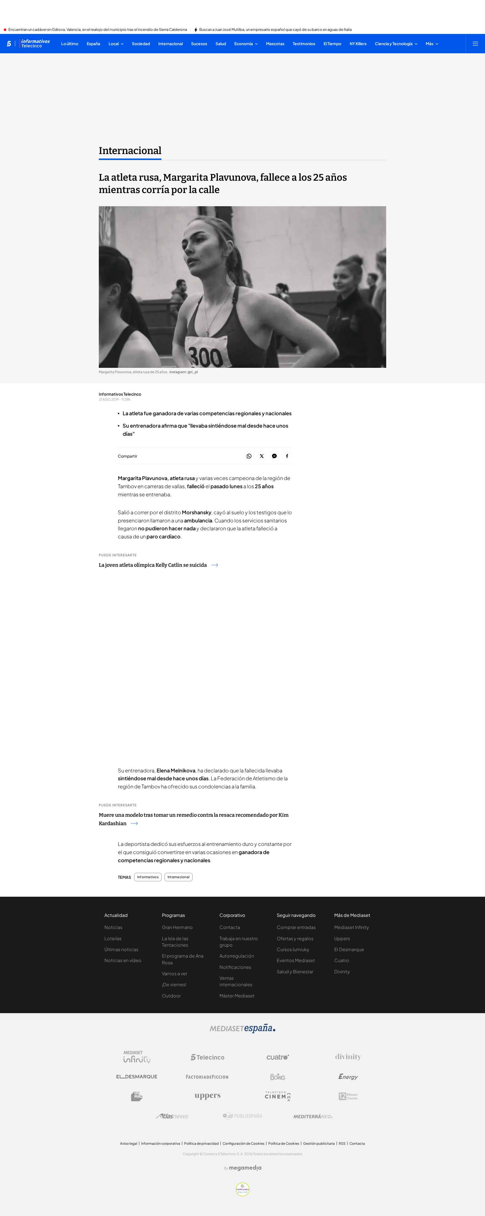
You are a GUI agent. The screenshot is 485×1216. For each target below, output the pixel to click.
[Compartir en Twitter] (262, 456)
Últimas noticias (121, 949)
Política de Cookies (283, 1143)
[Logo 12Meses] (348, 1096)
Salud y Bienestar (295, 971)
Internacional (130, 151)
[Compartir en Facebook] (287, 456)
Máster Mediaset (237, 996)
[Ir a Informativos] (34, 43)
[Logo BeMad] (137, 1096)
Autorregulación (236, 956)
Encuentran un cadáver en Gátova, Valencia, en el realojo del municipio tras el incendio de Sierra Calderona (97, 29)
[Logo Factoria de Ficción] (207, 1077)
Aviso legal (128, 1143)
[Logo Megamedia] (245, 1168)
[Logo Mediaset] (242, 1032)
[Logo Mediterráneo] (313, 1116)
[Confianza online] (243, 1195)
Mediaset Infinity (351, 927)
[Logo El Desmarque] (136, 1077)
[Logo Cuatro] (278, 1057)
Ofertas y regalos (295, 938)
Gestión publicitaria (319, 1143)
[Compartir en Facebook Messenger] (274, 456)
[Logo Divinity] (348, 1057)
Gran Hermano (177, 927)
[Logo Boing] (277, 1077)
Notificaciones (235, 967)
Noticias (113, 927)
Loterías (113, 938)
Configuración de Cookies (243, 1143)
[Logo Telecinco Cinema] (278, 1096)
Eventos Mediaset (296, 960)
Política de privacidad (201, 1143)
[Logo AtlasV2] (172, 1116)
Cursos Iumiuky (293, 949)
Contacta (229, 927)
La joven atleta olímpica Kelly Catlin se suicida (153, 565)
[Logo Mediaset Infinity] (136, 1057)
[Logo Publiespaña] (242, 1116)
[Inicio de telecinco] (9, 43)
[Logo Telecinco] (207, 1057)
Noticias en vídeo (122, 960)
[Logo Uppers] (207, 1096)
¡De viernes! (174, 984)
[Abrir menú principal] (475, 43)
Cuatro (341, 960)
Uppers (342, 938)
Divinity (342, 971)
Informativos (148, 877)
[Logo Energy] (348, 1077)
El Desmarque (349, 949)
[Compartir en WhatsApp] (249, 456)
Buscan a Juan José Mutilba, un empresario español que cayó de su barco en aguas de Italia (275, 29)
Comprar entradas (296, 927)
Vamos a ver (174, 973)
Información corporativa (160, 1143)
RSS (342, 1143)
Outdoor (171, 996)
